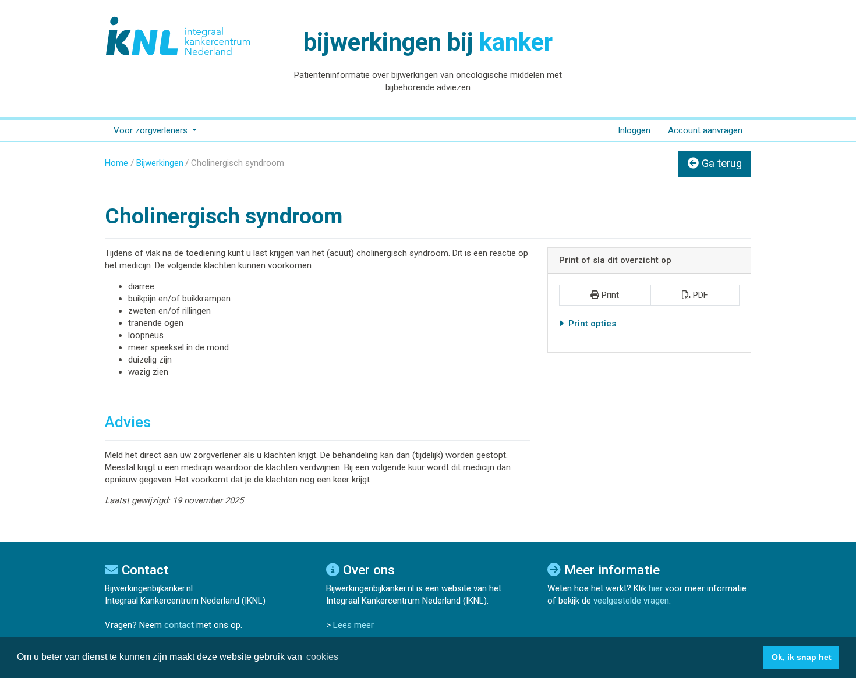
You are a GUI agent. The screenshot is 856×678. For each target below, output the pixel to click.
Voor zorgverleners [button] (152, 130)
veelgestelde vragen (631, 600)
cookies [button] (322, 657)
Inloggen (634, 130)
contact (179, 625)
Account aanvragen (705, 130)
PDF (700, 295)
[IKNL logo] (179, 36)
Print (610, 295)
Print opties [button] (591, 323)
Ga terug (720, 163)
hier (656, 588)
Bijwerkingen (159, 163)
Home (116, 163)
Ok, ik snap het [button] (802, 657)
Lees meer (353, 625)
